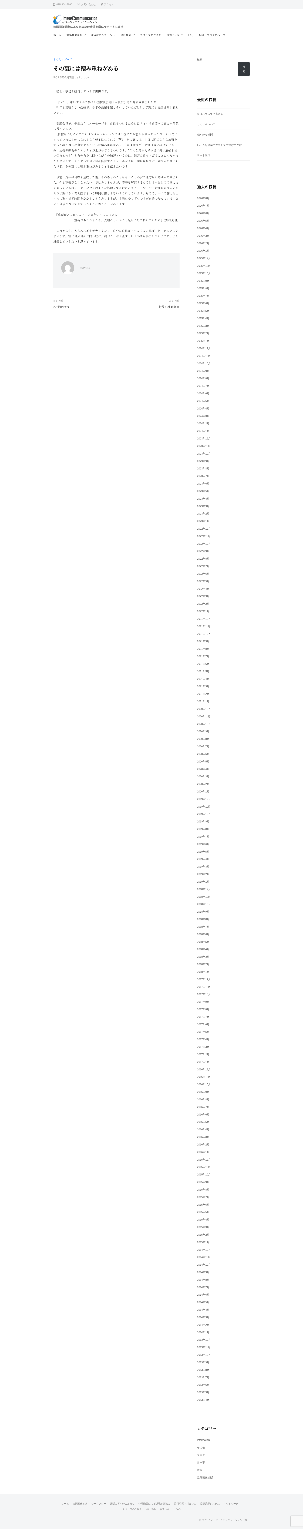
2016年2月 (203, 1144)
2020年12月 (204, 708)
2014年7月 (203, 1287)
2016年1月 (203, 1152)
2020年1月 (203, 791)
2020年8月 (203, 738)
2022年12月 (204, 528)
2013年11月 (203, 1347)
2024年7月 (203, 385)
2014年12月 (204, 1249)
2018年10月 (204, 904)
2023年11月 (203, 446)
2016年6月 (203, 1114)
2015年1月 (203, 1242)
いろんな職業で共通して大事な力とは (219, 144)
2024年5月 (203, 400)
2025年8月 (203, 288)
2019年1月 (203, 881)
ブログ (68, 59)
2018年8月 (203, 919)
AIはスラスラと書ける (210, 113)
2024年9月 (203, 370)
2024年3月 (203, 416)
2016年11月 (203, 1076)
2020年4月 (203, 769)
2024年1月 (203, 430)
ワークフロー (98, 1503)
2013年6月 (203, 1384)
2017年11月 (203, 986)
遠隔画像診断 (74, 34)
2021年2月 (203, 693)
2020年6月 (203, 753)
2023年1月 (203, 521)
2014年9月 (203, 1272)
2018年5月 (203, 941)
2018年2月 (203, 964)
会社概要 (126, 34)
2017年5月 (203, 1031)
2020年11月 (203, 716)
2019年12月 (204, 799)
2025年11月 (203, 265)
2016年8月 (203, 1099)
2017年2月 (203, 1054)
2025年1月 (203, 340)
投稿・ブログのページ (212, 34)
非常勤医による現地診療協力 (154, 1503)
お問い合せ (173, 34)
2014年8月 (203, 1279)
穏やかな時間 (205, 134)
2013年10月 (204, 1354)
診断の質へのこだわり (122, 1503)
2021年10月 (204, 633)
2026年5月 (203, 220)
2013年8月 (203, 1369)
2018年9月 (203, 911)
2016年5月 (203, 1121)
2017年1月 (203, 1061)
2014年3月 (203, 1317)
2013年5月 (203, 1392)
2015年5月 (203, 1212)
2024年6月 (203, 393)
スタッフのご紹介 (150, 34)
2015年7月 (203, 1197)
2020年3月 (203, 776)
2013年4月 (203, 1399)
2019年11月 (203, 806)
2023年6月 (203, 483)
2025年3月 (203, 325)
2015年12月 (204, 1159)
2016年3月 (203, 1136)
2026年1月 (203, 250)
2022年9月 (203, 551)
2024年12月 (204, 348)
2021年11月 (203, 626)
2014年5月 (203, 1302)
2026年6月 (203, 213)
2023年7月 (203, 476)
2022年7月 (203, 566)
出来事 (201, 1462)
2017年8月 (203, 1009)
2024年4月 (203, 408)
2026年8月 (203, 198)
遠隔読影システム (101, 34)
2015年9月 (203, 1182)
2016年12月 (204, 1069)
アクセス (109, 4)
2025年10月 (204, 273)
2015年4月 (203, 1219)
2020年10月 (204, 724)
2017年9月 (203, 1001)
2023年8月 (203, 468)
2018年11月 (203, 896)
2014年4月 (203, 1309)
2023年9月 (203, 461)
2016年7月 (203, 1106)
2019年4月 (203, 859)
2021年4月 (203, 678)
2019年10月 (204, 813)
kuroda (84, 77)
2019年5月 (203, 851)
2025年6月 (203, 303)
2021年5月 (203, 671)
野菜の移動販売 (169, 307)
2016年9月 (203, 1091)
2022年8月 (203, 558)
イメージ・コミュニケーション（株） (229, 1520)
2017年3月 (203, 1046)
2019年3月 (203, 866)
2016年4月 (203, 1129)
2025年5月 (203, 310)
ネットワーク (231, 1503)
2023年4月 (203, 498)
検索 (199, 59)
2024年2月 (203, 423)
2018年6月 (203, 934)
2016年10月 (204, 1084)
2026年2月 (203, 243)
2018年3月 (203, 956)
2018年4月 (203, 949)
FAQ (191, 34)
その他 (57, 59)
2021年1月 (203, 701)
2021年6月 (203, 663)
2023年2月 (203, 513)
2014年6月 (203, 1294)
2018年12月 (204, 889)
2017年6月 (203, 1024)
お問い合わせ (88, 4)
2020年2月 (203, 783)
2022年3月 (203, 596)
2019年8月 (203, 829)
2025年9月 (203, 280)
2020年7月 (203, 746)
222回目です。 (63, 307)
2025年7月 (203, 295)
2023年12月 (204, 438)
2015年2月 (203, 1234)
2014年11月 (203, 1257)
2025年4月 (203, 318)
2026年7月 (203, 205)
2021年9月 (203, 641)
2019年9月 (203, 821)
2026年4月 (203, 228)
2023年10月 (204, 453)
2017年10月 (204, 994)
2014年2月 (203, 1324)
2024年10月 (204, 363)
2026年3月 (203, 235)
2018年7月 (203, 926)
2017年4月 (203, 1039)
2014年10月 (204, 1264)
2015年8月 (203, 1189)
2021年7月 (203, 656)
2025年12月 (204, 258)
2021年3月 (203, 686)
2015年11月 (203, 1166)
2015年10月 (204, 1174)
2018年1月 (203, 971)
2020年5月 (203, 761)
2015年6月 (203, 1204)
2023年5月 (203, 491)
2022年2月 (203, 603)
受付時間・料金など (185, 1503)
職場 (199, 1469)
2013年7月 (203, 1377)
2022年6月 (203, 573)
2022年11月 (203, 536)
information (203, 1439)
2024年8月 (203, 378)
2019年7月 (203, 836)
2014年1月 (203, 1332)
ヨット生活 (203, 155)
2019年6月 (203, 844)
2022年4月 (203, 588)
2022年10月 (204, 543)
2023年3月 (203, 506)
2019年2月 (203, 874)
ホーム (57, 34)
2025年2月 (203, 333)
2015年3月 (203, 1227)
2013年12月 (204, 1339)
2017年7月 (203, 1016)
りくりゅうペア (206, 124)
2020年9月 (203, 731)
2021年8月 (203, 648)
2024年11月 (203, 355)
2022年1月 (203, 611)
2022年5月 (203, 581)
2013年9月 (203, 1362)
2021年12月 (204, 618)
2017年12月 (204, 979)
